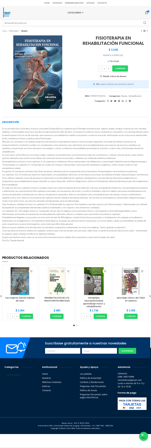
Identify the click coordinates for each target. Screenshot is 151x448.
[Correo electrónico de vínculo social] (115, 101)
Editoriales (14, 31)
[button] (26, 316)
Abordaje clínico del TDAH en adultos (131, 299)
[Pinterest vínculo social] (119, 101)
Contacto (46, 390)
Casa (4, 31)
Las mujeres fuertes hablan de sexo (20, 299)
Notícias (46, 386)
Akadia (24, 31)
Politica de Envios (88, 390)
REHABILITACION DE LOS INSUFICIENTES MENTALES (57, 299)
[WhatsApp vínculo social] (126, 101)
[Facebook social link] (107, 101)
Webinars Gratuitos (51, 382)
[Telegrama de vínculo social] (130, 101)
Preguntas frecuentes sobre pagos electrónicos (93, 396)
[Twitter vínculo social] (111, 101)
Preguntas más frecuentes (93, 386)
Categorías (74, 13)
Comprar (120, 68)
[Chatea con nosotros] (143, 436)
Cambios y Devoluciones (92, 382)
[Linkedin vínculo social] (122, 101)
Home (45, 373)
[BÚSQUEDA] (144, 23)
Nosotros (46, 378)
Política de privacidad (90, 378)
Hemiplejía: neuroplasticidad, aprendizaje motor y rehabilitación (94, 302)
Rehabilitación (135, 96)
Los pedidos (86, 373)
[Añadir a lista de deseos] (31, 271)
